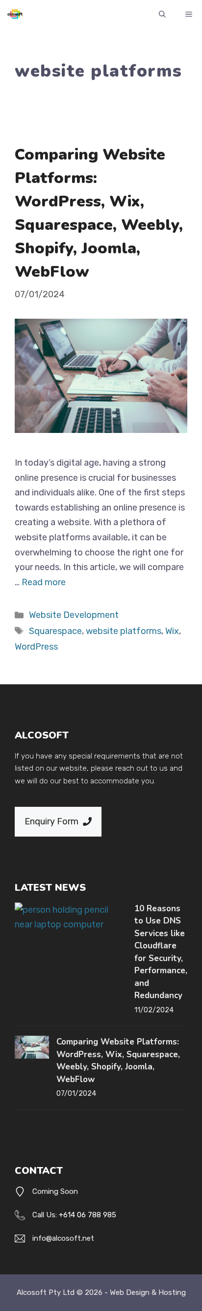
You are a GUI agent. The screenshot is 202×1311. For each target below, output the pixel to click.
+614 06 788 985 (87, 1214)
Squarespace (55, 631)
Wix (172, 631)
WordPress (36, 646)
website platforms (123, 631)
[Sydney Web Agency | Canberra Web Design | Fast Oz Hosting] (15, 14)
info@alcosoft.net (63, 1238)
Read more (44, 582)
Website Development (74, 615)
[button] (162, 14)
